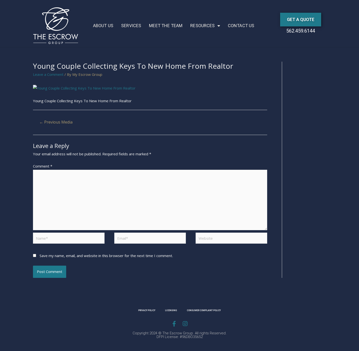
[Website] (231, 239)
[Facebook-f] (174, 324)
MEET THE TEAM (165, 25)
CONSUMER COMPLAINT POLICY (204, 310)
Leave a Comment (48, 74)
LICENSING (171, 310)
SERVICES (131, 25)
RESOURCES (202, 25)
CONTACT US (241, 25)
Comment (42, 166)
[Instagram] (185, 324)
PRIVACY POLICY (146, 310)
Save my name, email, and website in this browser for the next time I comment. (106, 255)
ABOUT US (103, 25)
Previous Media (56, 122)
